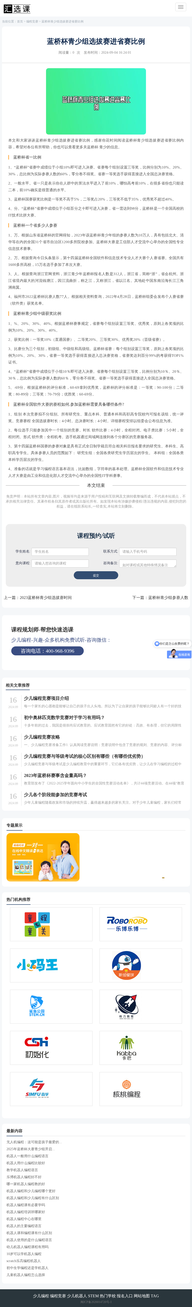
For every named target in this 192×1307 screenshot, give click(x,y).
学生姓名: (23, 551)
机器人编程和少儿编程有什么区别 (32, 1198)
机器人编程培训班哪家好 (25, 1212)
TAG (155, 1296)
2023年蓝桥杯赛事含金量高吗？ (55, 775)
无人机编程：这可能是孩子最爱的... (34, 1142)
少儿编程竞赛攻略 (42, 737)
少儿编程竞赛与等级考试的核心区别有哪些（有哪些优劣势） (85, 756)
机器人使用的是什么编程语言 (29, 1240)
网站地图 (142, 1296)
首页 (20, 21)
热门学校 (108, 1296)
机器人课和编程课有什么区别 (29, 1233)
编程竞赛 (32, 21)
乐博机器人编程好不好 (24, 1177)
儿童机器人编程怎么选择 (25, 1275)
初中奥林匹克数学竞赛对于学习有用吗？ (64, 717)
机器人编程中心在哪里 (24, 1219)
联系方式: (110, 551)
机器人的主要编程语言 (24, 1226)
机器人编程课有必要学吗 (25, 1205)
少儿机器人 (77, 1296)
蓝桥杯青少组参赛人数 (168, 597)
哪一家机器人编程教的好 (25, 1184)
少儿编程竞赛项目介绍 (46, 698)
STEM (93, 1296)
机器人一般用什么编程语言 (27, 1156)
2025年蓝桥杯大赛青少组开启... (30, 1149)
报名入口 (125, 1296)
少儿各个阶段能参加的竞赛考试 (55, 794)
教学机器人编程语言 (22, 1170)
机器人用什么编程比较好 (25, 1163)
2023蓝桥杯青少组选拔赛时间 (46, 597)
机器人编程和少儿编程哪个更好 (31, 1191)
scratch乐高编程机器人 (23, 1261)
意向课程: (23, 563)
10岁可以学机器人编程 (24, 1254)
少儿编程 (41, 1296)
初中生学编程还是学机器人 (27, 1268)
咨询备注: (110, 563)
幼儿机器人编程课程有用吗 (27, 1247)
